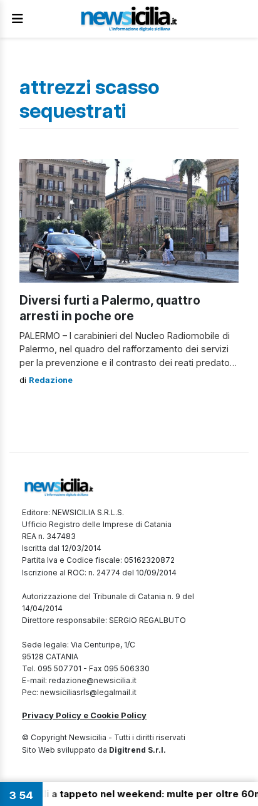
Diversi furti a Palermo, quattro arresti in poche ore (109, 308)
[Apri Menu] (17, 19)
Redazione (51, 380)
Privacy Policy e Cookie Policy (84, 715)
